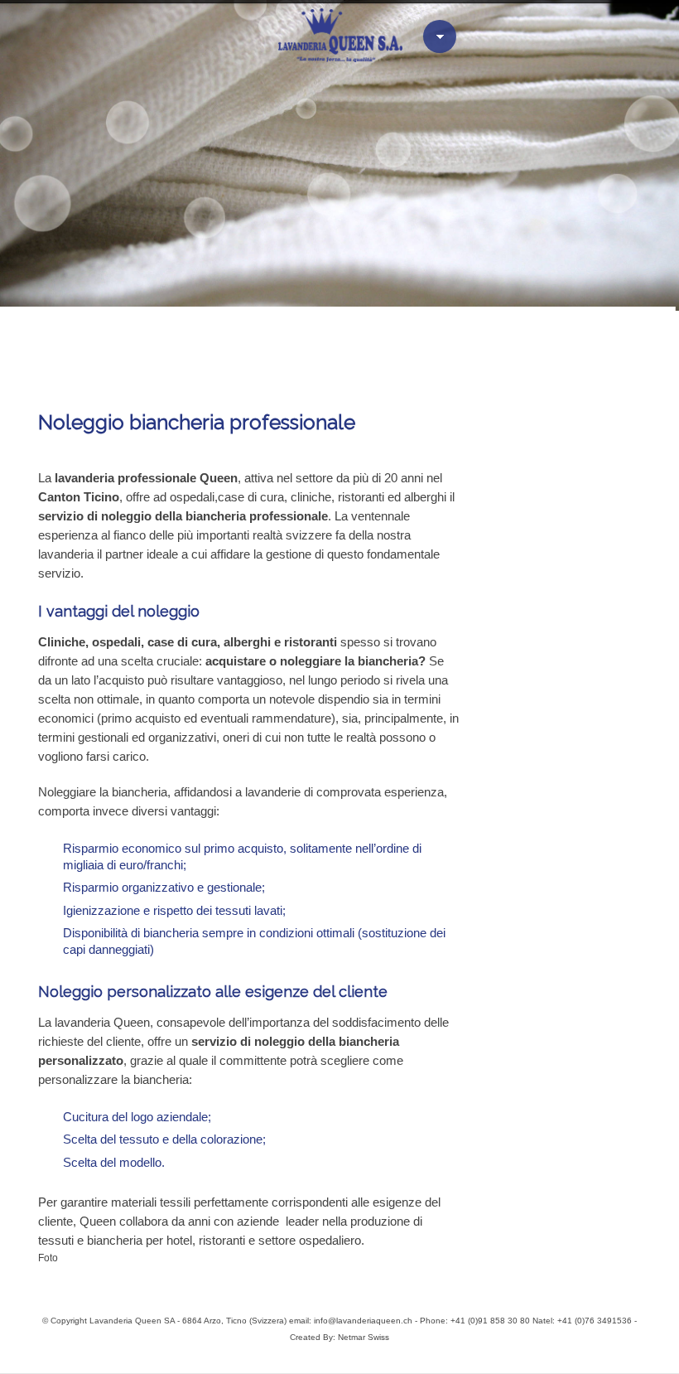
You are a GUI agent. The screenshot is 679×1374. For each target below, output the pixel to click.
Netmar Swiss (363, 1337)
